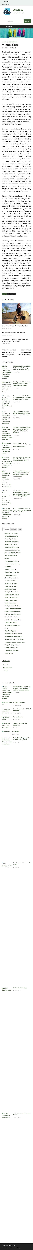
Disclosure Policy (7, 667)
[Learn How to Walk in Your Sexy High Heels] (16, 314)
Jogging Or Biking (18, 717)
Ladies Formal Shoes (10, 622)
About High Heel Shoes (11, 533)
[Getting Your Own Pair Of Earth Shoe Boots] (7, 709)
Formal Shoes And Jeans (11, 578)
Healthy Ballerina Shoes (11, 592)
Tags (20, 529)
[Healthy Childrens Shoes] (7, 988)
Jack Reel (13, 47)
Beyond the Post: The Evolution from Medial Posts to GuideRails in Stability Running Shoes (22, 397)
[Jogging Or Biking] (7, 717)
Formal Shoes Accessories (12, 572)
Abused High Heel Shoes (11, 536)
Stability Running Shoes (11, 647)
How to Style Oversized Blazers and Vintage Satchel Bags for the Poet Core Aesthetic (22, 510)
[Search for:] (19, 21)
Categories (6, 529)
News (6, 628)
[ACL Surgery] (6, 731)
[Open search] (29, 27)
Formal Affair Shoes (10, 569)
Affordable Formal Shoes (12, 547)
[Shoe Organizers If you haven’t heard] (7, 863)
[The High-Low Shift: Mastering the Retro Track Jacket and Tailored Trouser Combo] (7, 382)
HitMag (18, 1248)
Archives (13, 529)
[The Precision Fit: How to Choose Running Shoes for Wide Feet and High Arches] (7, 443)
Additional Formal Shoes (11, 541)
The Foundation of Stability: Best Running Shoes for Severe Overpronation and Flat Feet (21, 413)
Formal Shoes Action (10, 575)
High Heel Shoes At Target (12, 617)
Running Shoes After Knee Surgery (14, 639)
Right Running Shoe (10, 631)
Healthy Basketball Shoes (12, 594)
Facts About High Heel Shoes (13, 564)
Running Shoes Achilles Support (13, 636)
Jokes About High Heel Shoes (13, 619)
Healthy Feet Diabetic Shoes (12, 606)
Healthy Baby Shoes (10, 589)
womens (14, 294)
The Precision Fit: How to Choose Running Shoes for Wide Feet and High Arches (22, 445)
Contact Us (6, 665)
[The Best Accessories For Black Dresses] (7, 1113)
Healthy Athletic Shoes (11, 586)
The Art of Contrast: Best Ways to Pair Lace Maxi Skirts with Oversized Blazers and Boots (21, 458)
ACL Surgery (15, 731)
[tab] (6, 529)
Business (7, 558)
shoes (9, 294)
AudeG (18, 10)
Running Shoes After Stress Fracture (15, 642)
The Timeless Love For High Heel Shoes (13, 332)
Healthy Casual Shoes (11, 600)
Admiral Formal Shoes (11, 544)
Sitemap (5, 670)
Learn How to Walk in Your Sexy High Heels (15, 326)
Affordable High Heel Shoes (12, 550)
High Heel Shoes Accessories (9, 41)
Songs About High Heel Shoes (13, 645)
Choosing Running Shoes (12, 561)
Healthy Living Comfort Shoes (13, 608)
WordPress (11, 1248)
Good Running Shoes (10, 580)
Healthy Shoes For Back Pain (13, 611)
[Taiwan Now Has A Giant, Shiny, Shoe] (7, 723)
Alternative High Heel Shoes (12, 553)
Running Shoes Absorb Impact (13, 633)
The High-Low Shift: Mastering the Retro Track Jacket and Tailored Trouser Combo (21, 383)
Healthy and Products (11, 583)
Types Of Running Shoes (11, 650)
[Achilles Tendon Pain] (7, 702)
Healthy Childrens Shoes (20, 988)
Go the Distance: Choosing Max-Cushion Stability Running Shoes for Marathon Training (22, 367)
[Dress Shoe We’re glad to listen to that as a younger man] (7, 738)
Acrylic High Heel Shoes (11, 539)
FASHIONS (8, 566)
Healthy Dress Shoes (10, 603)
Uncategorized (9, 653)
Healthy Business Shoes (11, 597)
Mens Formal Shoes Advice (12, 625)
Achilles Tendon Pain (19, 702)
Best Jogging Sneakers (11, 555)
